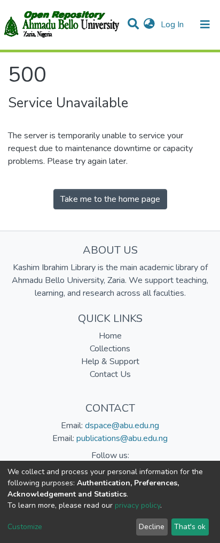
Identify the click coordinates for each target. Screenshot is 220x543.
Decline (151, 527)
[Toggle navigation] (205, 24)
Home (110, 336)
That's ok (190, 527)
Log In (173, 24)
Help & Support (110, 361)
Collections (110, 349)
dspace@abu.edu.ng (122, 425)
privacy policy (137, 505)
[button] (149, 24)
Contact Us (110, 374)
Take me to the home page (110, 199)
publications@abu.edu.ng (122, 438)
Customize (24, 527)
